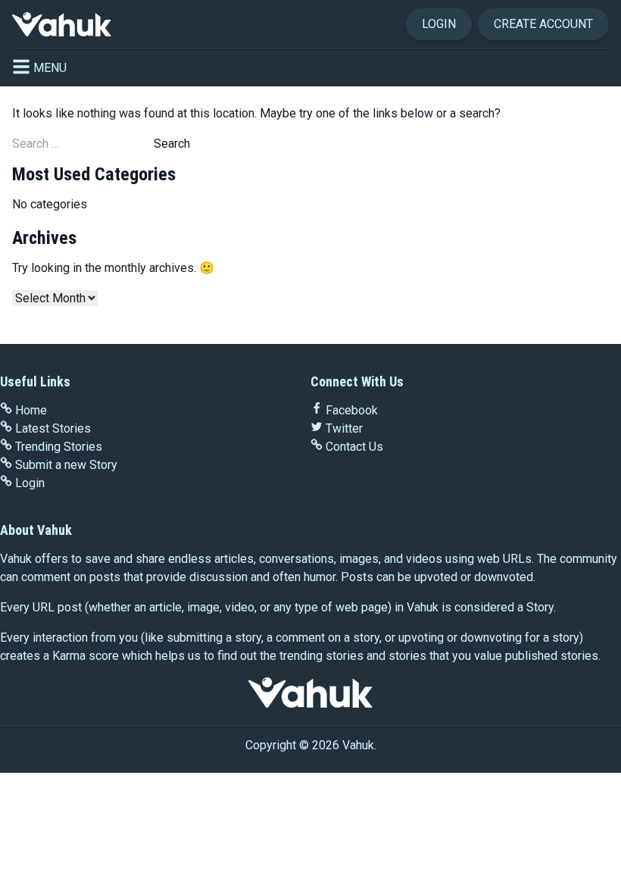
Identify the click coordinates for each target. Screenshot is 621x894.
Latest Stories (53, 428)
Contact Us (354, 446)
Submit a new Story (66, 465)
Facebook (352, 410)
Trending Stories (58, 446)
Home (31, 410)
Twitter (344, 428)
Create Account (543, 24)
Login (439, 24)
